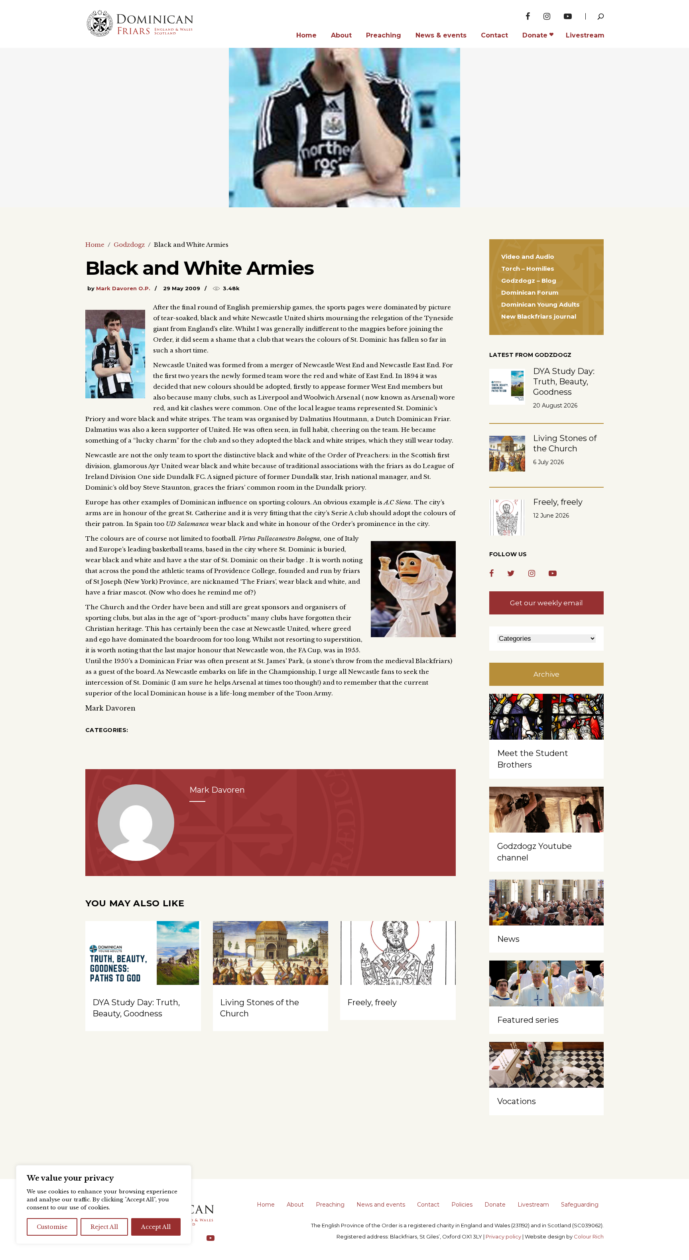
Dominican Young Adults (540, 304)
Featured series (528, 1020)
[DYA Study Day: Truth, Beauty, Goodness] (143, 964)
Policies (461, 1204)
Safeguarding (579, 1204)
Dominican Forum (530, 292)
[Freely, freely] (398, 964)
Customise (52, 1226)
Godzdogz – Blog (528, 280)
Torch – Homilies (527, 268)
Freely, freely (372, 1002)
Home (94, 244)
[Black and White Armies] (136, 822)
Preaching (330, 1204)
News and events (380, 1204)
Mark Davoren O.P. (123, 288)
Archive (546, 674)
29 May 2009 (181, 288)
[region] (103, 1204)
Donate (495, 1204)
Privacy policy (503, 1236)
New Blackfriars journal (538, 316)
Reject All (104, 1226)
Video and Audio (527, 256)
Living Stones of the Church (564, 443)
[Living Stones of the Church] (271, 964)
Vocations (516, 1101)
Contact (428, 1204)
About (295, 1204)
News (508, 939)
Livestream (533, 1204)
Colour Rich (589, 1236)
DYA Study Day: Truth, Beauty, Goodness (564, 381)
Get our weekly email (546, 603)
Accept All (156, 1226)
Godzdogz (129, 244)
